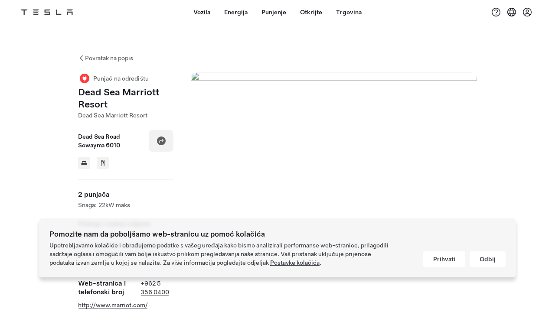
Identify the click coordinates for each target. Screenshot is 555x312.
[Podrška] (496, 12)
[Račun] (527, 12)
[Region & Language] (512, 12)
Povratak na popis (109, 58)
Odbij (488, 259)
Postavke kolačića (295, 262)
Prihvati (444, 259)
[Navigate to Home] (47, 12)
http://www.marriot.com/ (113, 305)
